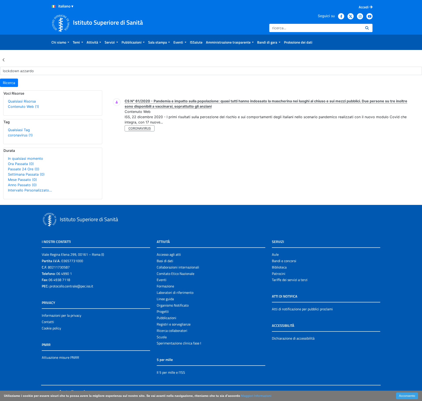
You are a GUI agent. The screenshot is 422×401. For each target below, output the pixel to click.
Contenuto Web (23, 106)
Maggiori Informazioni (256, 395)
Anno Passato (22, 185)
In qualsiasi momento (25, 158)
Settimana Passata (26, 174)
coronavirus (20, 135)
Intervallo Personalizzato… (30, 190)
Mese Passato (22, 179)
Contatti (48, 321)
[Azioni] (53, 6)
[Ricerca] (367, 27)
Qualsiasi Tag (19, 130)
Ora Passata (21, 164)
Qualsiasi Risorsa (22, 101)
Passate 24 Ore (23, 169)
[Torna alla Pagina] (3, 59)
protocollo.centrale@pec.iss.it (71, 286)
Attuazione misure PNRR (60, 357)
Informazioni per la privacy (61, 315)
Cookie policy (51, 328)
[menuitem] (60, 42)
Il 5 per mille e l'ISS (171, 372)
